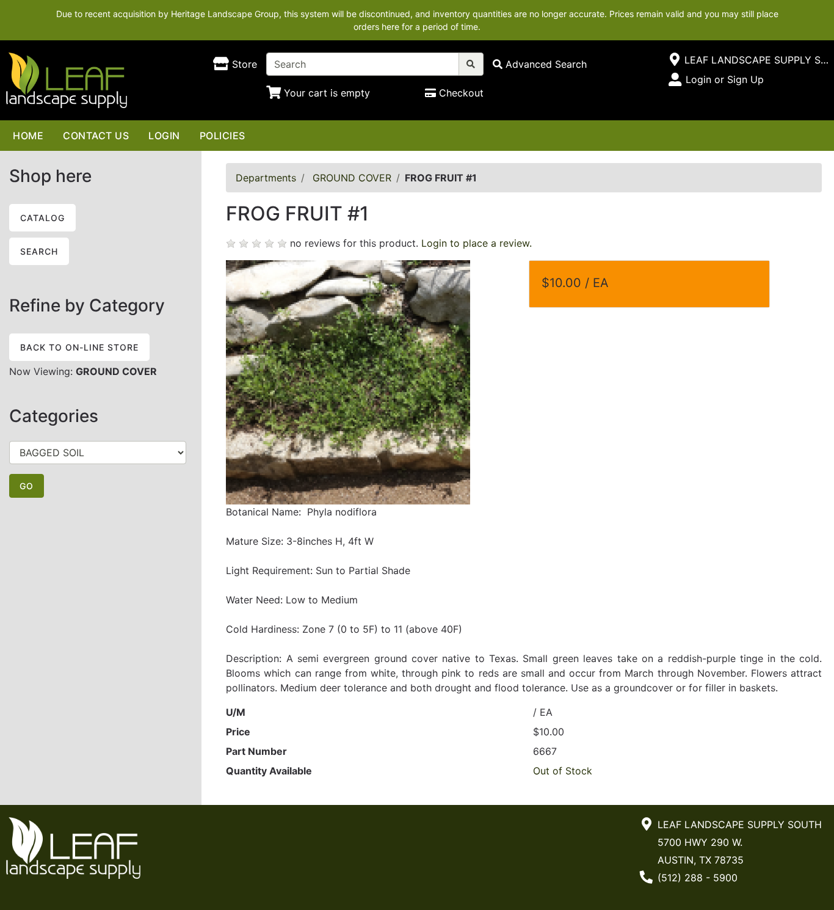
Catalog (42, 218)
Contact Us (96, 135)
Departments (266, 178)
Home (28, 135)
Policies (222, 135)
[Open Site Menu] (674, 60)
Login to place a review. (476, 243)
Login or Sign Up (725, 79)
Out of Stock (562, 771)
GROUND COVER (352, 178)
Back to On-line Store (79, 347)
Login (164, 135)
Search (39, 251)
